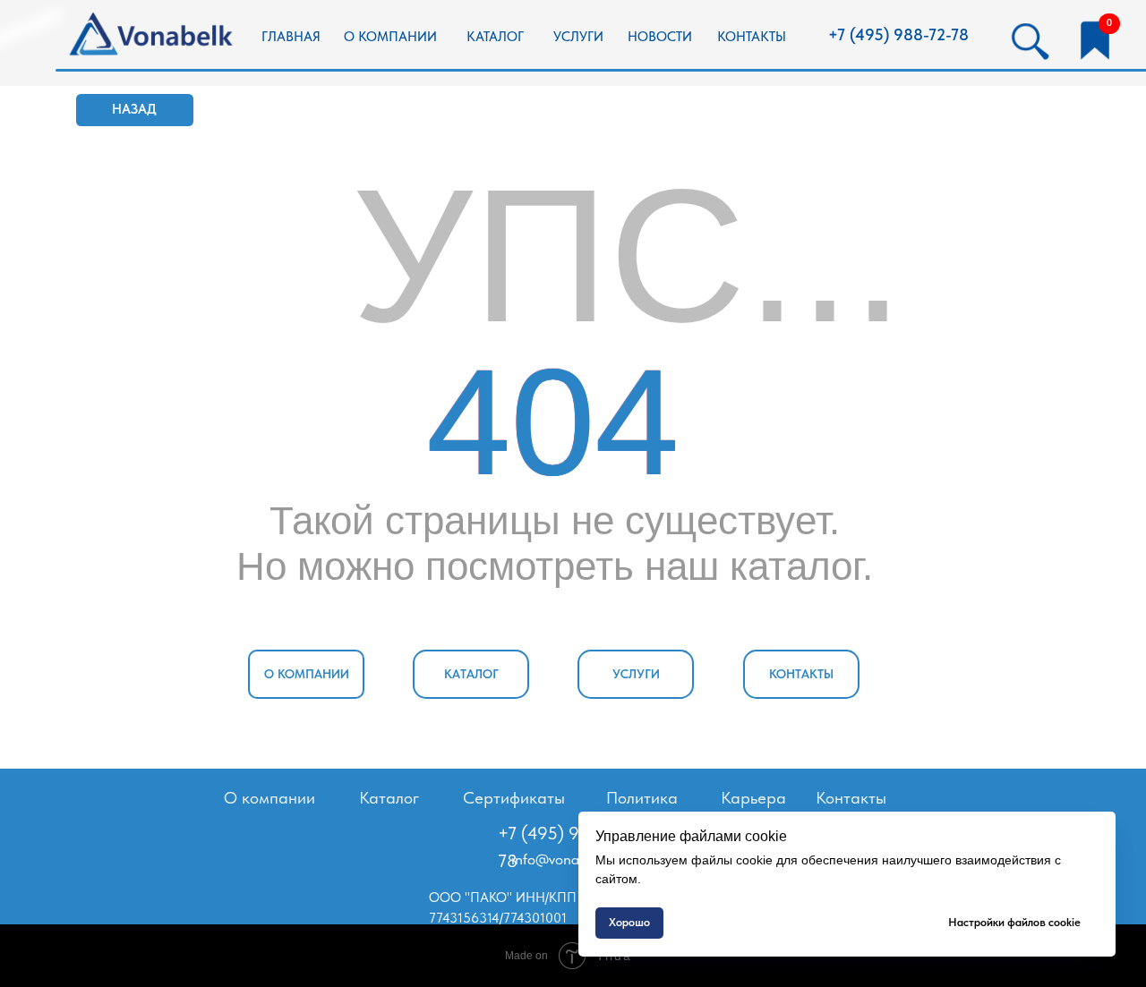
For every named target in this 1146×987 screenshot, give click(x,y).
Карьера (753, 797)
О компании (269, 797)
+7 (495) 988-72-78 (898, 35)
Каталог (389, 797)
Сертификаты (514, 797)
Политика (642, 797)
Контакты (851, 797)
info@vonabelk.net (570, 859)
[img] (153, 35)
